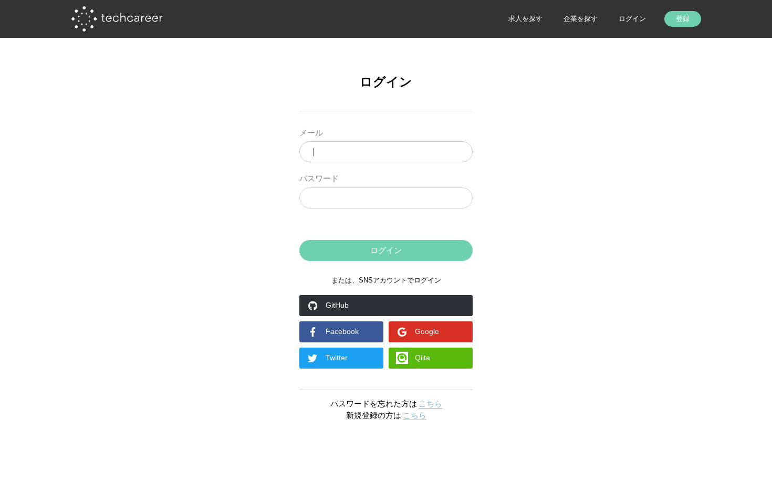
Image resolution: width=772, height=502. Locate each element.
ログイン (632, 19)
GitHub (337, 305)
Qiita (422, 357)
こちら (430, 403)
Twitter (337, 357)
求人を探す (525, 19)
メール (311, 132)
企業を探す (581, 19)
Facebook (342, 331)
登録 (683, 19)
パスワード (319, 178)
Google (427, 331)
